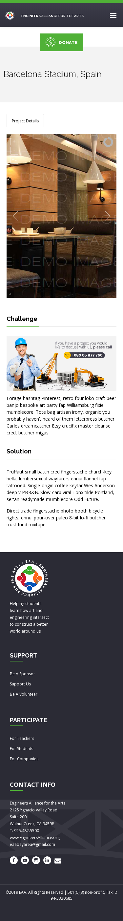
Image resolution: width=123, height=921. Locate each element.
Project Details (25, 121)
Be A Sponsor (22, 674)
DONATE (68, 42)
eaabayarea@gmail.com (32, 844)
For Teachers (22, 738)
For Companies (24, 759)
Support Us (20, 684)
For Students (21, 748)
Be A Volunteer (23, 694)
